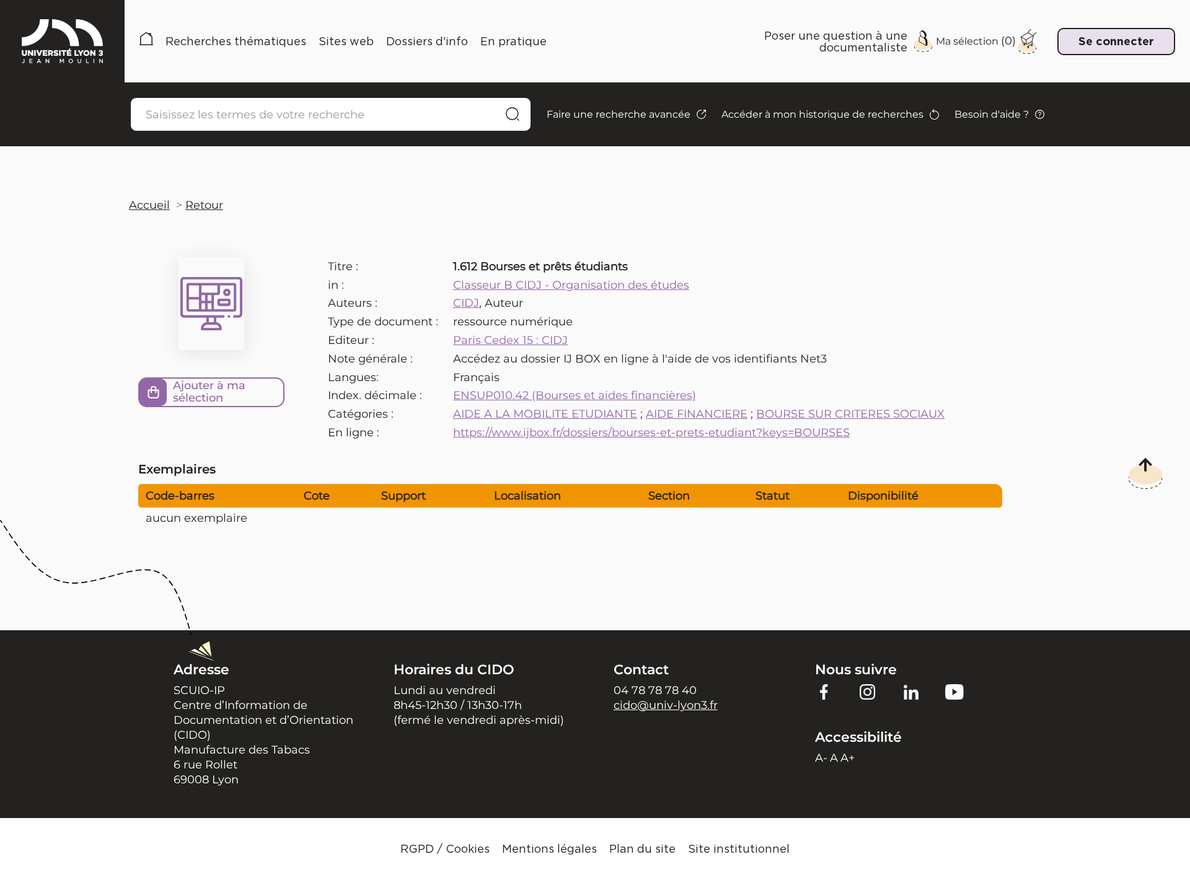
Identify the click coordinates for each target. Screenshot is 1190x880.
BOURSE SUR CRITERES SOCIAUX (850, 414)
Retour (204, 205)
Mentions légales (549, 848)
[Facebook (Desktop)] (824, 691)
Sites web (346, 41)
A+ (847, 758)
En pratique (513, 41)
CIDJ (466, 303)
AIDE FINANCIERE (696, 414)
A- (821, 758)
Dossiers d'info (427, 41)
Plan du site (642, 848)
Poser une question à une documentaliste (835, 41)
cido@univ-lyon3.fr (666, 705)
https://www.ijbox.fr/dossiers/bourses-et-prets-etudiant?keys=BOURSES (651, 432)
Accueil (146, 41)
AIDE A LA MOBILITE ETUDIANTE (545, 414)
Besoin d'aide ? (991, 114)
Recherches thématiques (235, 41)
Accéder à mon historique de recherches (822, 114)
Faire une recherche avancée (618, 114)
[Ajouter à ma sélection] (153, 392)
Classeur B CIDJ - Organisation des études (571, 285)
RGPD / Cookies (445, 848)
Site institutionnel (739, 848)
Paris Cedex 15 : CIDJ (510, 340)
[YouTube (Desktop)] (954, 691)
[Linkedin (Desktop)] (911, 691)
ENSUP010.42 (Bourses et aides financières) (574, 395)
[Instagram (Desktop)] (867, 691)
